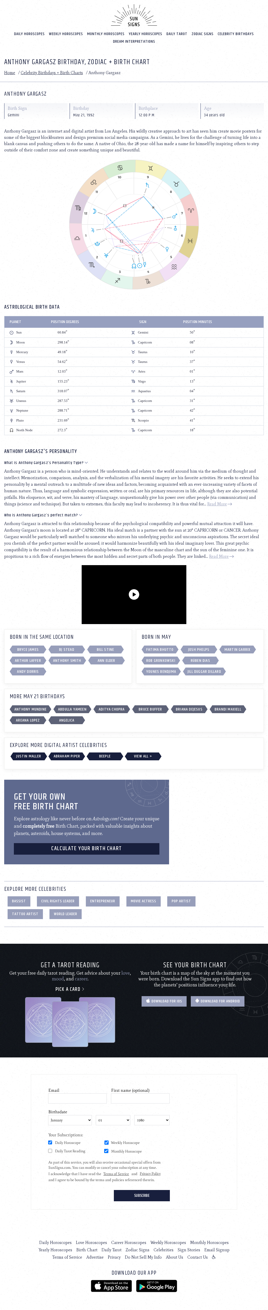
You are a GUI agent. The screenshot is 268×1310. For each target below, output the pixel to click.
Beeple (105, 756)
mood (58, 979)
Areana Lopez (28, 720)
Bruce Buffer (150, 709)
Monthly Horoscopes (106, 34)
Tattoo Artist (25, 914)
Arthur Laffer (28, 660)
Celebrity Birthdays (236, 34)
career (81, 979)
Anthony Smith (67, 660)
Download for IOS (166, 1001)
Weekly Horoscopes (66, 34)
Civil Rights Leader (58, 901)
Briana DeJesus (189, 709)
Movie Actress (143, 901)
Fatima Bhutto (160, 649)
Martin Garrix (238, 649)
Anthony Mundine (30, 709)
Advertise (95, 1257)
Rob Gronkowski (160, 660)
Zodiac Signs (203, 34)
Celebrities (164, 1249)
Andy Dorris (28, 671)
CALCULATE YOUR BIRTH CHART (86, 848)
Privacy (114, 1257)
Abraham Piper (67, 756)
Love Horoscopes (91, 1242)
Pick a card (68, 989)
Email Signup (217, 1249)
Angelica (67, 720)
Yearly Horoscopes (145, 34)
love (125, 973)
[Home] (134, 15)
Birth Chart (86, 1249)
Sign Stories (189, 1249)
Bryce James (28, 649)
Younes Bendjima (161, 671)
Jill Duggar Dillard (204, 671)
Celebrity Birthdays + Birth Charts (52, 72)
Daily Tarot (176, 34)
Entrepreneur (102, 901)
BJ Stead (66, 649)
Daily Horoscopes (29, 34)
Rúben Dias (200, 660)
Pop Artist (181, 901)
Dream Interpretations (134, 41)
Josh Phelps (198, 649)
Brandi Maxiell (228, 709)
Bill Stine (105, 649)
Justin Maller (28, 756)
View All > (143, 756)
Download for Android (220, 1001)
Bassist (19, 901)
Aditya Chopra (112, 709)
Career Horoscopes (128, 1242)
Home (9, 72)
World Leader (65, 914)
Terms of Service (67, 1257)
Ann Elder (106, 660)
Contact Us (197, 1257)
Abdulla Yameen (72, 709)
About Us (174, 1257)
